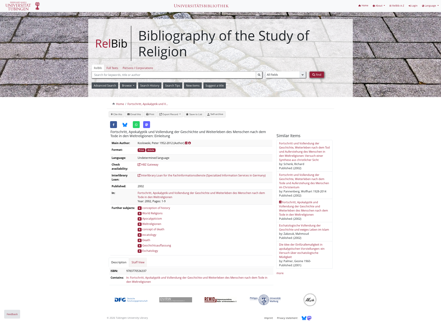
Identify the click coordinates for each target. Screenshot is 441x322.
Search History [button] (149, 85)
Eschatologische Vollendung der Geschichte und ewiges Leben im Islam (304, 227)
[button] (379, 5)
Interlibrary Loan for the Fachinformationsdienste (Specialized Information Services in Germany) (203, 175)
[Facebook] (113, 124)
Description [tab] (118, 262)
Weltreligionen (151, 224)
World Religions (152, 213)
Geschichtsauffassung (156, 245)
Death (146, 240)
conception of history (156, 208)
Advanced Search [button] (105, 85)
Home (120, 104)
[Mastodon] (146, 124)
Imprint (268, 318)
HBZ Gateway (149, 164)
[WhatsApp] (136, 124)
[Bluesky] (124, 124)
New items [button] (193, 85)
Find (318, 75)
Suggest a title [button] (215, 85)
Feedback (12, 314)
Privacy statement (287, 318)
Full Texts (112, 68)
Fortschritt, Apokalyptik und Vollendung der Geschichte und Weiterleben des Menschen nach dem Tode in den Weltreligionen (303, 208)
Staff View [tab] (138, 262)
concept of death (153, 229)
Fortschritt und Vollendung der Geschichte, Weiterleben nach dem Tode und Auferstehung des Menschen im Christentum (304, 181)
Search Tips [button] (172, 85)
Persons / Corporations (138, 68)
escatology (149, 235)
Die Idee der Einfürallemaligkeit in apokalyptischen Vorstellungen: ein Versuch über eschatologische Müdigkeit (302, 251)
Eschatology (150, 251)
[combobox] (177, 74)
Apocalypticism (152, 218)
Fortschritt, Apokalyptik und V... (147, 104)
